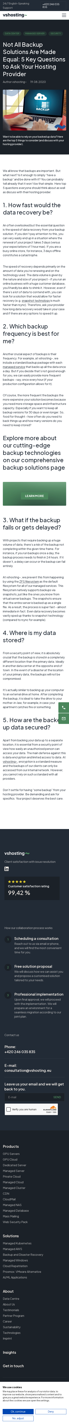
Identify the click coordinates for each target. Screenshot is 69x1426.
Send (57, 1097)
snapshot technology (36, 300)
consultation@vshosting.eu (27, 1070)
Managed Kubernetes (17, 1243)
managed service (14, 367)
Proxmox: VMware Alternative (22, 1271)
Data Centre (11, 1298)
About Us (9, 1304)
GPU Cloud (10, 1159)
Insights (9, 1352)
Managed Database (16, 1210)
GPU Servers (11, 1154)
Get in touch (13, 1365)
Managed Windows (15, 1260)
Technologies (12, 1333)
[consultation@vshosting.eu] (63, 718)
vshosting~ (10, 761)
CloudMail (9, 1199)
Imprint (7, 1338)
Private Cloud (12, 1176)
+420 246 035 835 (50, 5)
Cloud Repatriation (15, 1266)
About (8, 1291)
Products (11, 1146)
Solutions (11, 1236)
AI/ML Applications (15, 1277)
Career (7, 1321)
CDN (6, 1193)
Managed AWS (12, 1249)
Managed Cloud (13, 1182)
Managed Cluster (14, 1188)
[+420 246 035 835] (63, 707)
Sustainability (12, 1327)
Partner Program (13, 1316)
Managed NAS (12, 1205)
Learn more (34, 496)
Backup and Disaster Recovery (23, 1254)
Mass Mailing (11, 1216)
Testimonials (11, 1310)
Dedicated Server (14, 1165)
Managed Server (13, 1171)
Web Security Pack (15, 1222)
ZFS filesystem (29, 581)
